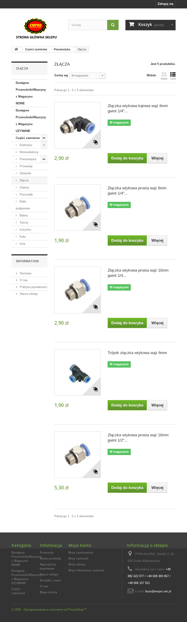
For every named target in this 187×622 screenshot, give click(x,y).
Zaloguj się (165, 3)
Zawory (24, 187)
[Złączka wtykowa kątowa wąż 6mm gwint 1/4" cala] (78, 125)
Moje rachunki (78, 558)
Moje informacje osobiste (86, 570)
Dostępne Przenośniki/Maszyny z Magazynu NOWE (31, 93)
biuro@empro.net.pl (158, 591)
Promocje (47, 552)
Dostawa (25, 273)
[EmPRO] (36, 29)
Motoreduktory (29, 152)
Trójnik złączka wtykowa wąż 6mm (137, 353)
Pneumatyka (27, 159)
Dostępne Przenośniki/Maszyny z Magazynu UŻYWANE (31, 121)
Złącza (24, 180)
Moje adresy (77, 564)
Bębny (23, 215)
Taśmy (24, 222)
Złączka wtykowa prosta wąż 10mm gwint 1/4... (138, 273)
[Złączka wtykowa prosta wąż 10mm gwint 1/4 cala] (78, 290)
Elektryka (25, 145)
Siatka (164, 78)
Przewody (26, 166)
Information (27, 261)
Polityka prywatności (33, 287)
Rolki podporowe (23, 205)
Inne (22, 243)
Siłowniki (25, 173)
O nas (23, 280)
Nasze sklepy (28, 294)
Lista (173, 78)
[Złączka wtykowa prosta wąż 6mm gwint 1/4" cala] (78, 208)
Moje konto (79, 545)
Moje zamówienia (80, 552)
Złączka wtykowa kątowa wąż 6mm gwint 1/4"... (138, 108)
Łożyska (25, 229)
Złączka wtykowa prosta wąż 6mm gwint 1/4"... (137, 190)
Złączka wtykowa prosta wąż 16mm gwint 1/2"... (138, 437)
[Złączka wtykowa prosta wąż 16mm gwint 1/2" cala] (78, 454)
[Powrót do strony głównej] (16, 49)
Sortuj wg (61, 75)
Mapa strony (48, 592)
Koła (22, 236)
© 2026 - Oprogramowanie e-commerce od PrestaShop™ (49, 609)
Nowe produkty (50, 558)
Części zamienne (28, 138)
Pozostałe (26, 194)
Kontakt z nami (50, 580)
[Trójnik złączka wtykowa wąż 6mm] (78, 372)
